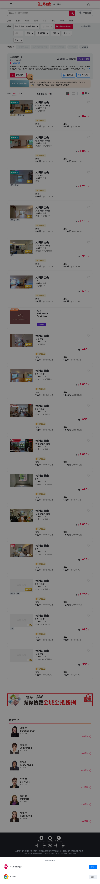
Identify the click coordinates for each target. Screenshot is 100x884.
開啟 (93, 867)
